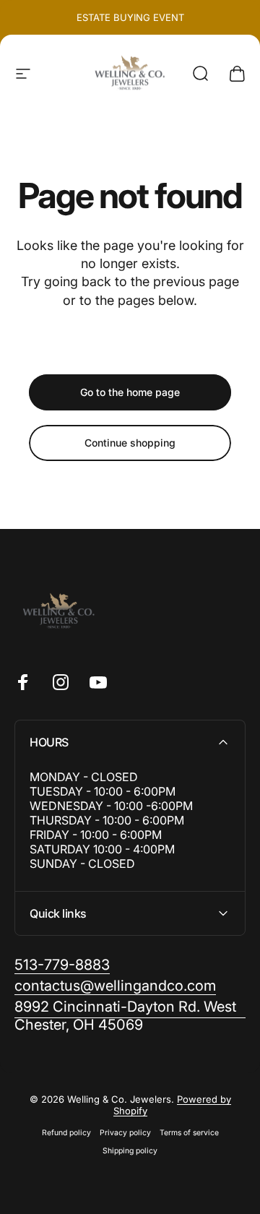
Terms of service (189, 1132)
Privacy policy (125, 1132)
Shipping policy (130, 1150)
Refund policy (66, 1132)
